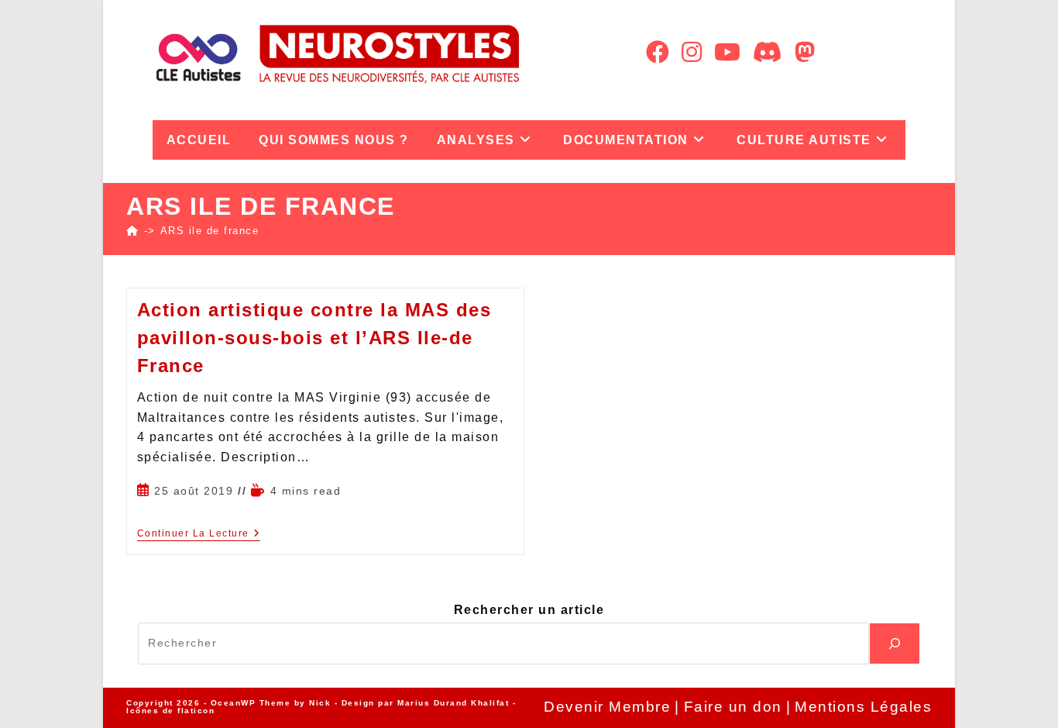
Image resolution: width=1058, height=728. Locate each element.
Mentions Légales (863, 707)
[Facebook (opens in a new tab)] (657, 52)
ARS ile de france (209, 230)
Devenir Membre (607, 707)
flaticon (196, 710)
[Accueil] (132, 230)
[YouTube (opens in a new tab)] (727, 52)
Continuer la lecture (199, 533)
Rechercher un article (529, 609)
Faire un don (733, 707)
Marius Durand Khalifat (455, 703)
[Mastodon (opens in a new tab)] (804, 52)
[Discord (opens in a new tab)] (767, 52)
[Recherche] (894, 643)
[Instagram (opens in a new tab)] (691, 52)
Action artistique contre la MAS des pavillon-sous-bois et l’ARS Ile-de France (314, 337)
